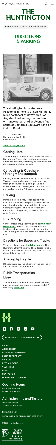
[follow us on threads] (18, 329)
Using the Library (11, 356)
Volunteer (8, 367)
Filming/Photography (14, 377)
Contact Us (8, 374)
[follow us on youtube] (32, 329)
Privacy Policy (9, 412)
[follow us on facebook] (11, 329)
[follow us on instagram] (25, 329)
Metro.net (19, 287)
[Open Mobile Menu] (52, 4)
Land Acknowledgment (15, 353)
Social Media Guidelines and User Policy (22, 416)
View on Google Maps (14, 145)
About (5, 345)
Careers (6, 360)
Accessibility (9, 349)
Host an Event (10, 363)
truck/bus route (34, 245)
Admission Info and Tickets (22, 399)
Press (5, 370)
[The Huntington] (28, 14)
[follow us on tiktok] (4, 329)
